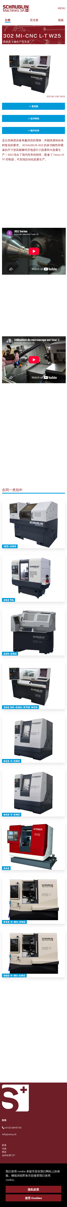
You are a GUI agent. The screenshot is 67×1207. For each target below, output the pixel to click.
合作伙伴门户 (8, 1155)
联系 (4, 1145)
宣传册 (34, 20)
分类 (7, 20)
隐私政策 (33, 1189)
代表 (4, 1148)
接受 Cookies (33, 1198)
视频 (61, 20)
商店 (4, 1151)
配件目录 (34, 130)
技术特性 (34, 118)
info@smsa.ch (9, 1134)
